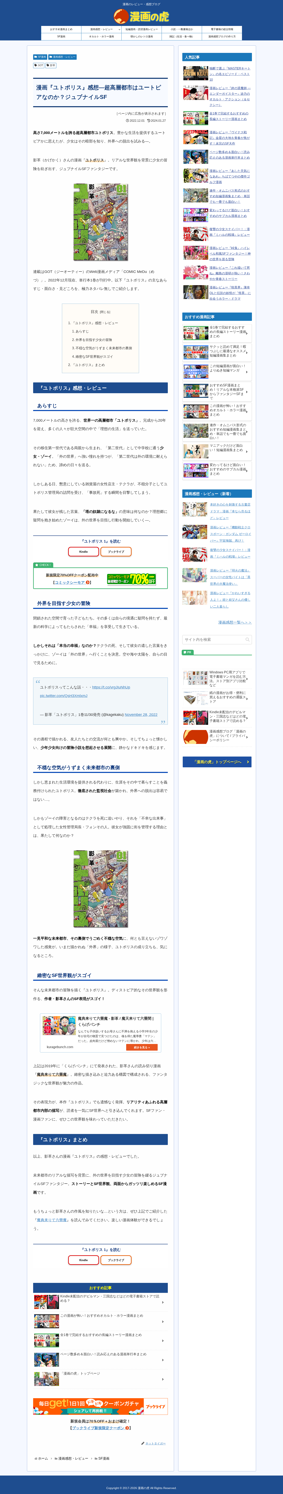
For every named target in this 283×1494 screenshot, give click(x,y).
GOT (40, 65)
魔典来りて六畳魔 (52, 1220)
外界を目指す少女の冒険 (94, 340)
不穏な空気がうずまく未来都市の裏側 (104, 348)
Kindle (83, 551)
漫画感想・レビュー (64, 56)
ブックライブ (116, 551)
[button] (247, 639)
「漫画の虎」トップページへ (217, 762)
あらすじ (82, 331)
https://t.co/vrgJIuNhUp (111, 687)
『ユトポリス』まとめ (88, 365)
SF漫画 (42, 56)
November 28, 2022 (141, 715)
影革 (52, 65)
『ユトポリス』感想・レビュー (95, 323)
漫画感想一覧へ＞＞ (235, 622)
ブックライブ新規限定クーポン (98, 1428)
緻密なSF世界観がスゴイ (94, 356)
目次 (94, 312)
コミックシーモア (70, 582)
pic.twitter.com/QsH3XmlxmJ (63, 696)
